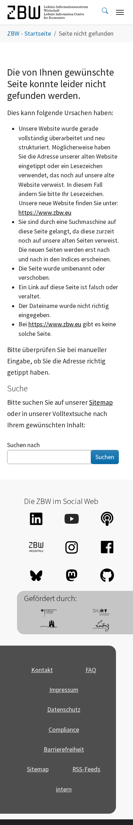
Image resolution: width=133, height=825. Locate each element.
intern (64, 789)
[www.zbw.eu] (47, 12)
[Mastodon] (72, 575)
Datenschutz (64, 709)
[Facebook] (107, 547)
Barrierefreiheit (64, 749)
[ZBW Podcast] (107, 519)
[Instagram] (72, 547)
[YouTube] (72, 519)
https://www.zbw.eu (44, 212)
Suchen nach (23, 445)
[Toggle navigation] (120, 12)
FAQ (90, 670)
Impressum (63, 690)
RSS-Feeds (86, 769)
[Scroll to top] (116, 808)
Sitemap (101, 402)
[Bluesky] (36, 575)
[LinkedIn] (36, 519)
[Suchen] (105, 12)
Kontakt (42, 670)
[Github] (107, 575)
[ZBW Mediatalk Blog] (36, 547)
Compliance (64, 730)
